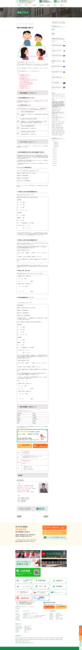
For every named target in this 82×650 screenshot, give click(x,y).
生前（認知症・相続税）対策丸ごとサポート (31, 613)
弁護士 (63, 121)
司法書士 (58, 110)
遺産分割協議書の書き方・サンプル (25, 86)
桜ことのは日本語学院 (22, 490)
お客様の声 (18, 616)
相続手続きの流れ (19, 626)
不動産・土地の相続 (28, 626)
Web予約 (24, 463)
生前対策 (57, 613)
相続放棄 (57, 127)
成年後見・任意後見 (59, 619)
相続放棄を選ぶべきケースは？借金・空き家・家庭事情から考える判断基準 (57, 61)
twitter (43, 509)
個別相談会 (53, 110)
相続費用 (17, 619)
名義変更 (53, 115)
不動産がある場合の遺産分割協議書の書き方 (26, 82)
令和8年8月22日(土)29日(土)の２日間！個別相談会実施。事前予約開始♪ (57, 46)
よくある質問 (18, 620)
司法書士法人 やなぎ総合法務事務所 (24, 485)
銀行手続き (56, 134)
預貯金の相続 (27, 627)
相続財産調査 (58, 614)
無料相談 (53, 125)
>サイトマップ (17, 607)
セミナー (62, 95)
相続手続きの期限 (19, 627)
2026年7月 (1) (56, 143)
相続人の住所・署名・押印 (24, 85)
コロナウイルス (57, 95)
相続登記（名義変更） (60, 615)
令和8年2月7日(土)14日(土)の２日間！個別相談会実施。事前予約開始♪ (57, 56)
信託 (60, 108)
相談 (52, 129)
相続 (56, 125)
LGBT (53, 95)
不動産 (53, 99)
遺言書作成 (52, 614)
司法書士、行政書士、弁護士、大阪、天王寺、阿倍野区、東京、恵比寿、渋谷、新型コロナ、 (58, 113)
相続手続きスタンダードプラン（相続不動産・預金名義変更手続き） (35, 615)
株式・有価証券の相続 (28, 628)
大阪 (56, 115)
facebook (37, 509)
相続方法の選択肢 (19, 628)
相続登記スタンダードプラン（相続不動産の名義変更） (32, 616)
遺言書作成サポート (26, 614)
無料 (62, 123)
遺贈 (52, 134)
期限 (56, 123)
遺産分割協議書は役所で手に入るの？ (25, 75)
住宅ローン (56, 108)
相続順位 (17, 629)
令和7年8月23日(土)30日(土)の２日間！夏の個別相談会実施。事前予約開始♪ (57, 67)
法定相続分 (18, 630)
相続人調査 (52, 616)
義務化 (62, 129)
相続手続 (53, 127)
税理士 (56, 129)
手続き (53, 123)
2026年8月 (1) (56, 142)
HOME (17, 613)
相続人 (60, 125)
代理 (52, 108)
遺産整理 (51, 615)
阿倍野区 (60, 134)
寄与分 (60, 121)
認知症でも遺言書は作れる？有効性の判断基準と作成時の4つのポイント (57, 72)
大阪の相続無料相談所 (26, 451)
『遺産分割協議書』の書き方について (24, 78)
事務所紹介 (18, 614)
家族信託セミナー (54, 121)
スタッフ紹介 (18, 615)
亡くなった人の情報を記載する (24, 81)
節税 (58, 129)
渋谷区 (59, 123)
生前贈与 (51, 613)
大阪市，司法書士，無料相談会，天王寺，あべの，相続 (57, 117)
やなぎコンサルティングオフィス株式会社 (25, 488)
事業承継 (51, 619)
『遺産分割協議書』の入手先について (24, 74)
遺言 (25, 630)
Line (40, 509)
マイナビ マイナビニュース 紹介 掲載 (58, 97)
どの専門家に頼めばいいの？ (24, 77)
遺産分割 (57, 616)
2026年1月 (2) (56, 146)
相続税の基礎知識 (28, 629)
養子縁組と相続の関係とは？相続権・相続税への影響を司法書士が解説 (57, 77)
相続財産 (61, 127)
